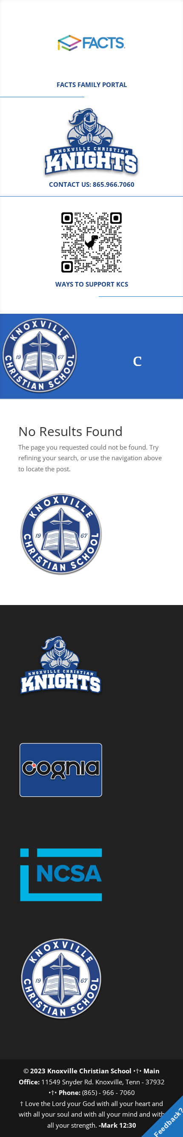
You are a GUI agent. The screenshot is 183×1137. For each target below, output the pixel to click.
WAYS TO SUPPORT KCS (91, 284)
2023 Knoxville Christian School (81, 1071)
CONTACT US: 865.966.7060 (91, 184)
